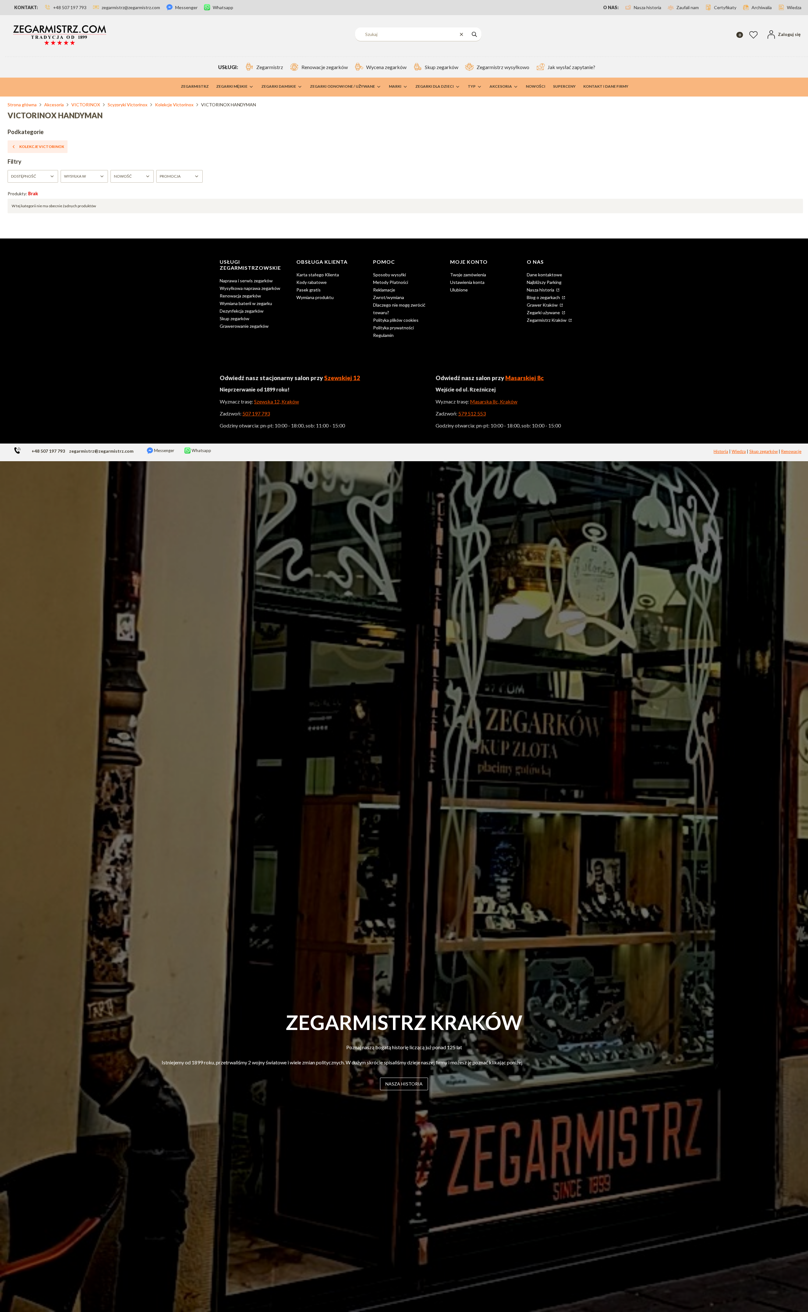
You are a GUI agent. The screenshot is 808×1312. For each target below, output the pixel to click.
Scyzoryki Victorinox (127, 104)
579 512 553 (472, 413)
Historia (721, 451)
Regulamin (383, 335)
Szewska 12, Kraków (276, 401)
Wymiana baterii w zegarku (246, 303)
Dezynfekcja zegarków (242, 311)
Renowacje (791, 451)
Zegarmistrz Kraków (547, 320)
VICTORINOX (85, 104)
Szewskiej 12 (342, 377)
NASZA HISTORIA (404, 1083)
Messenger (163, 450)
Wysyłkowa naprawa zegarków (250, 288)
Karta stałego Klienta (317, 274)
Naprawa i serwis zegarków (246, 280)
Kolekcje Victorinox (174, 104)
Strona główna (22, 104)
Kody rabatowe (311, 282)
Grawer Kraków (543, 305)
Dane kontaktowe (544, 274)
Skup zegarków (234, 318)
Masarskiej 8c (524, 377)
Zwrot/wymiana (388, 297)
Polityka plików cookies (396, 320)
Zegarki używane (544, 312)
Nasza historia (541, 289)
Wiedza (739, 451)
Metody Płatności (390, 282)
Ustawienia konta (467, 282)
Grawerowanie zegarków (244, 326)
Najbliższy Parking (544, 282)
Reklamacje (384, 289)
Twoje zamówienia (468, 274)
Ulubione (459, 289)
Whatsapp (201, 450)
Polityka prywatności (393, 327)
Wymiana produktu (315, 297)
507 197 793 (256, 413)
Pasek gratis (308, 289)
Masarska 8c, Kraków (493, 401)
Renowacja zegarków (240, 295)
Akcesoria (54, 104)
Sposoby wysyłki (389, 274)
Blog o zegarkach (544, 297)
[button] (474, 34)
